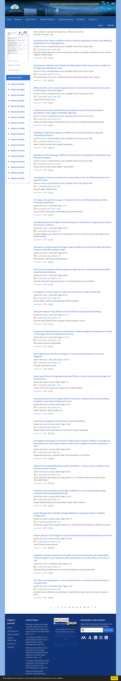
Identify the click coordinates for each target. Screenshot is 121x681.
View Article (37, 58)
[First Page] (51, 607)
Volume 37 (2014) (18, 150)
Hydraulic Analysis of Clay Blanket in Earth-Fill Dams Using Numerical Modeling (67, 311)
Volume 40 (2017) (18, 134)
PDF (48, 58)
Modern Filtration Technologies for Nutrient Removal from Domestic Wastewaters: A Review (73, 535)
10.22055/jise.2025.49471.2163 (48, 542)
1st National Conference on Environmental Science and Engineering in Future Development (36, 640)
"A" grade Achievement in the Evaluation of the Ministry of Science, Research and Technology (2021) (37, 664)
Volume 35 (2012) (18, 162)
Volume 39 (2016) (18, 139)
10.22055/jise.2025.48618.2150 (48, 278)
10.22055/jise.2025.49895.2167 (48, 499)
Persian (111, 25)
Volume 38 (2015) (18, 145)
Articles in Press (14, 65)
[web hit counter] (65, 644)
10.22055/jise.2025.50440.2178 (48, 407)
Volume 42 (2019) (18, 123)
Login (100, 25)
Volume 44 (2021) (18, 112)
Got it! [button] (114, 678)
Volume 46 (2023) (18, 101)
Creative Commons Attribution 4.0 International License (65, 636)
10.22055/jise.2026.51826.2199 (48, 119)
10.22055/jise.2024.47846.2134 (48, 256)
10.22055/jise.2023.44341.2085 (48, 589)
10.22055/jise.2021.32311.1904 (48, 209)
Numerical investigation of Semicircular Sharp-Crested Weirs (59, 421)
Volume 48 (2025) (18, 89)
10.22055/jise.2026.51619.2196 (48, 74)
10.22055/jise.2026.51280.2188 (48, 97)
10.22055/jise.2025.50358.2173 (48, 522)
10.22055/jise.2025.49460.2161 (48, 427)
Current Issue (13, 70)
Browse (18, 19)
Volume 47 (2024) (18, 95)
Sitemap (10, 647)
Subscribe (108, 630)
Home (9, 19)
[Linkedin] (96, 637)
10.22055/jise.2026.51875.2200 (48, 49)
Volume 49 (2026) (18, 84)
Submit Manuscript (65, 19)
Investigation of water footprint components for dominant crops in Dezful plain (67, 292)
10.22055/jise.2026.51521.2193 (48, 141)
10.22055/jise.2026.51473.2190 (48, 164)
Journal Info (31, 19)
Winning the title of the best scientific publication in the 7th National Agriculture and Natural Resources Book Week (37, 628)
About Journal (12, 631)
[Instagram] (101, 637)
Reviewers (81, 19)
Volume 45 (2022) (18, 106)
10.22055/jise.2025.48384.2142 (48, 363)
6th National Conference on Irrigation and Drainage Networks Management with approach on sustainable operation (37, 652)
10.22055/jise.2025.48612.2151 (48, 475)
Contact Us (92, 19)
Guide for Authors (47, 19)
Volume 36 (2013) (18, 156)
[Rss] (106, 637)
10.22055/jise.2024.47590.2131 (48, 567)
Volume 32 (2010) (18, 178)
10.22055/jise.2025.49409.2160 (48, 318)
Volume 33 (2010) (18, 173)
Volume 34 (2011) (18, 167)
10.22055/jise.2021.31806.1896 (48, 298)
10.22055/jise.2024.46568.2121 (48, 231)
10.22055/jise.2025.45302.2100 (48, 340)
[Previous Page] (54, 607)
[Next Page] (91, 607)
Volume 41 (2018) (18, 128)
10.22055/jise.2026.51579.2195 (48, 186)
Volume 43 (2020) (18, 117)
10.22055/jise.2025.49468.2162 (48, 452)
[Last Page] (95, 607)
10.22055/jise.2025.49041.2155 (48, 385)
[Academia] (90, 637)
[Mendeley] (84, 637)
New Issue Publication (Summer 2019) (34, 672)
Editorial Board (13, 634)
